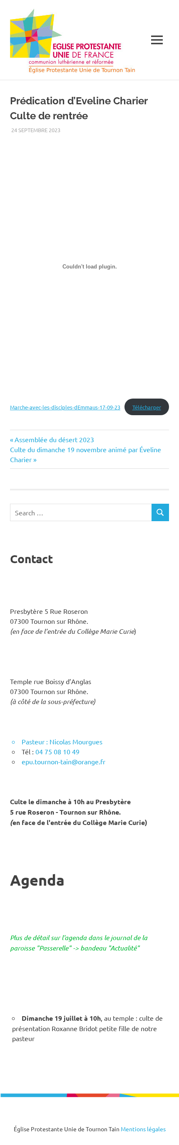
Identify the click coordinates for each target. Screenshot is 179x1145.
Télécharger (146, 407)
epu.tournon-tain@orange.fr (63, 761)
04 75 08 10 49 (57, 751)
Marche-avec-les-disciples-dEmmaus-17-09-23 (65, 407)
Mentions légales (143, 1129)
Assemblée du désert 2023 (54, 439)
